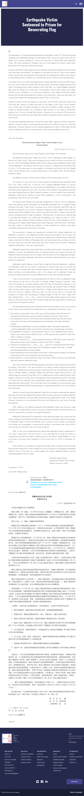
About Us (7, 754)
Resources (56, 751)
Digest (55, 754)
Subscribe (72, 759)
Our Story (8, 756)
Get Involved (73, 751)
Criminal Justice (26, 762)
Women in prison (26, 759)
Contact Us (72, 762)
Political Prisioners (27, 754)
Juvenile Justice (25, 756)
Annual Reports (10, 768)
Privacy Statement (76, 792)
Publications (41, 762)
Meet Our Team (9, 765)
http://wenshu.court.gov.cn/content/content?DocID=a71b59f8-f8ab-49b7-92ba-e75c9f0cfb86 (46, 485)
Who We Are (8, 751)
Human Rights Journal (60, 756)
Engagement (41, 765)
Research (40, 759)
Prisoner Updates (58, 759)
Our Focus (24, 751)
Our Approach (41, 751)
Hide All (11, 722)
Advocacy (40, 754)
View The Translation (16, 138)
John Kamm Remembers (11, 773)
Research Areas (58, 762)
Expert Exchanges (42, 756)
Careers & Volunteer (75, 756)
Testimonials (9, 770)
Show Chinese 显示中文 (17, 492)
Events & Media (57, 765)
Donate (71, 754)
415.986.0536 (72, 742)
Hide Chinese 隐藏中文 (17, 715)
